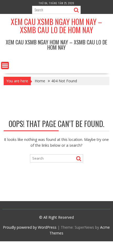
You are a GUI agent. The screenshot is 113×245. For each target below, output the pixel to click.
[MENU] (5, 65)
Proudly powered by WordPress (29, 227)
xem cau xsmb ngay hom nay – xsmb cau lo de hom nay (56, 25)
